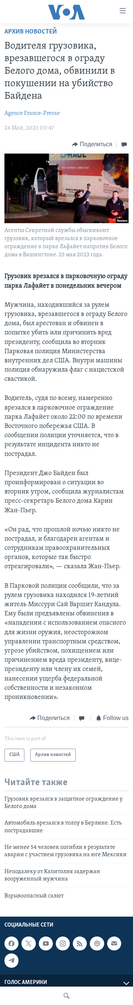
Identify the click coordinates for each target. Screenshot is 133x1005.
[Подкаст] (97, 943)
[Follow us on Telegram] (11, 960)
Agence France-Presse (32, 113)
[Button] (92, 144)
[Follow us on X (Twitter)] (28, 943)
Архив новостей (30, 32)
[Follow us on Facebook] (11, 943)
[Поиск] (66, 996)
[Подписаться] (114, 943)
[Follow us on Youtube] (46, 943)
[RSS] (80, 943)
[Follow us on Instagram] (63, 943)
